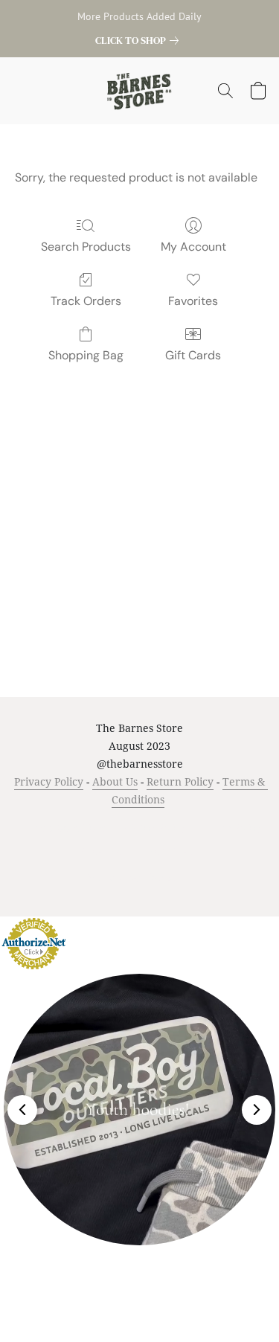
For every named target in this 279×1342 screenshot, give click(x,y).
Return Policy (180, 781)
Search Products (86, 246)
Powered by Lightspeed (139, 877)
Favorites (193, 301)
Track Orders (86, 301)
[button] (139, 90)
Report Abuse (168, 850)
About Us (115, 781)
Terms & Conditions (62, 827)
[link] (140, 40)
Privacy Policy (48, 781)
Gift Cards (193, 355)
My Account (193, 246)
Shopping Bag (86, 355)
